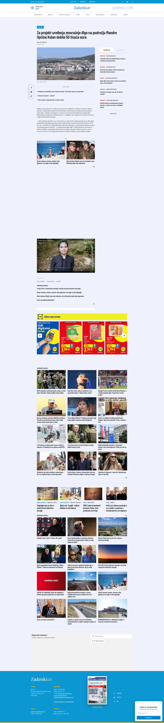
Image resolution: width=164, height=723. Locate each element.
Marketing (83, 1)
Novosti (50, 15)
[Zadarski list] (82, 7)
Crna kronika (100, 15)
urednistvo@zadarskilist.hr (38, 711)
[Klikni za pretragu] (131, 7)
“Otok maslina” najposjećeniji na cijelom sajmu (51, 100)
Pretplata (73, 1)
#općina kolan (50, 281)
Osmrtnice (113, 15)
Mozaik (125, 15)
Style (88, 15)
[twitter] (127, 1)
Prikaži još (113, 113)
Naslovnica (38, 15)
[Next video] (43, 269)
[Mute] (48, 269)
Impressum (92, 1)
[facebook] (122, 1)
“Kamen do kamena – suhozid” (46, 96)
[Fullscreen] (92, 269)
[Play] (39, 269)
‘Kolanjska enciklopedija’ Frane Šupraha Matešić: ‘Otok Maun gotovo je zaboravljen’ (61, 91)
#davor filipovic (41, 281)
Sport (78, 15)
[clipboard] (31, 96)
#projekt (58, 281)
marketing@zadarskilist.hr (65, 693)
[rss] (132, 1)
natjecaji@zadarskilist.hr (60, 695)
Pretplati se (148, 717)
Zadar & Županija (64, 15)
